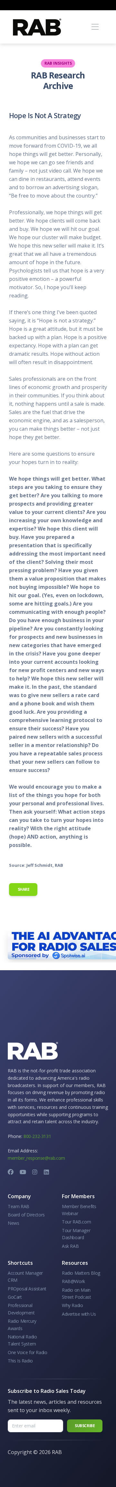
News (13, 1223)
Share (23, 889)
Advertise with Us (79, 1314)
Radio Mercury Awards (22, 1324)
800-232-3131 (37, 1136)
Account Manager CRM (25, 1276)
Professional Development (21, 1308)
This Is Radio (20, 1361)
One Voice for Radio (27, 1352)
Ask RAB (70, 1246)
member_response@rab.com (36, 1158)
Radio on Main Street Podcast (76, 1293)
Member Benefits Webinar (79, 1209)
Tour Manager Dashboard (76, 1233)
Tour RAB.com (76, 1222)
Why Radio (72, 1305)
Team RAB (18, 1206)
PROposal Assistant (27, 1289)
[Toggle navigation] (95, 27)
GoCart (15, 1297)
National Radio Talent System (22, 1340)
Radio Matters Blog (81, 1273)
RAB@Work (73, 1281)
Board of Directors (26, 1215)
